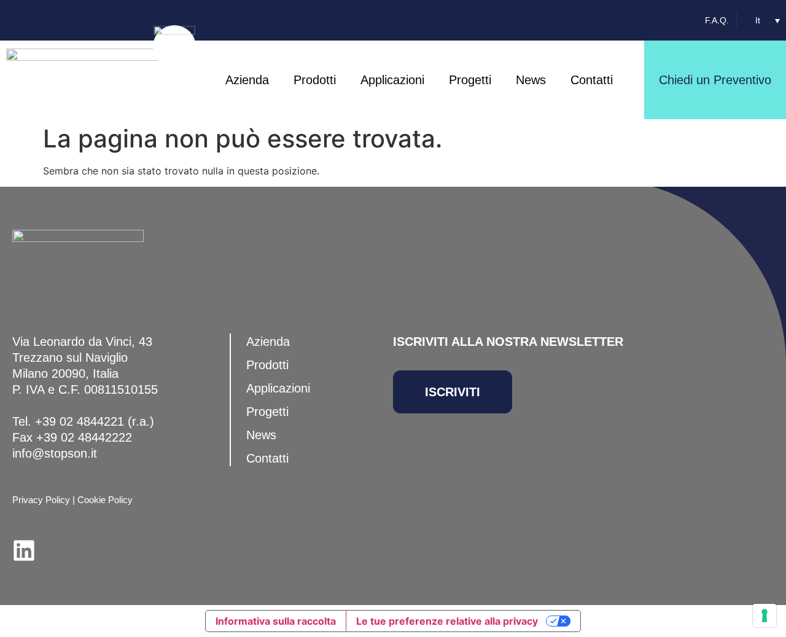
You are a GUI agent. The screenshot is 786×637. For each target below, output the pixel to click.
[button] (767, 20)
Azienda (247, 80)
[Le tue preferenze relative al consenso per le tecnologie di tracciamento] (764, 615)
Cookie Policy (105, 499)
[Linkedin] (24, 550)
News (531, 80)
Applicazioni (392, 80)
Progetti (470, 80)
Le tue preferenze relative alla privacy (447, 621)
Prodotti (315, 80)
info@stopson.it (54, 453)
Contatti (591, 80)
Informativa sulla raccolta (276, 621)
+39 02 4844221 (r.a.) (94, 421)
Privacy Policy (41, 499)
